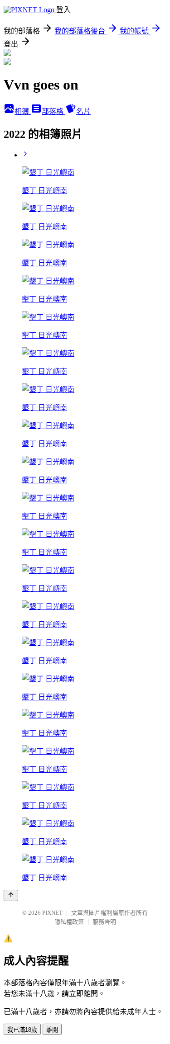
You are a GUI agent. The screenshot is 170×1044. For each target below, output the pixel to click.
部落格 (53, 111)
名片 (83, 111)
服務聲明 (104, 921)
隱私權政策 (69, 921)
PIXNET (52, 912)
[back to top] (11, 895)
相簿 (23, 111)
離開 (52, 1029)
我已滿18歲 (22, 1029)
